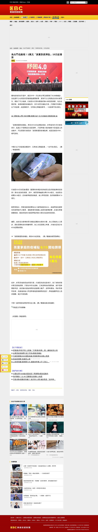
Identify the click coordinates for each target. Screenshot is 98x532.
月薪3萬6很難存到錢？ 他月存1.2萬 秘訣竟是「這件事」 (34, 379)
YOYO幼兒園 (58, 520)
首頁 (11, 17)
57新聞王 (32, 17)
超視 (47, 520)
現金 (33, 390)
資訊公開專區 (61, 517)
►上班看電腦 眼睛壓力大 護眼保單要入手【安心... (30, 362)
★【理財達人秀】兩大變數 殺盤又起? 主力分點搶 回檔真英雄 (33, 116)
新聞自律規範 (37, 517)
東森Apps (23, 2)
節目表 (12, 517)
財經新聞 (16, 17)
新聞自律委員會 (27, 517)
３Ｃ (60, 21)
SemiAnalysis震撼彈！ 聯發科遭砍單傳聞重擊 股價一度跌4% (18, 452)
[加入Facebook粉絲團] (5, 367)
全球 (37, 21)
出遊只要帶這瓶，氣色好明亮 (54, 451)
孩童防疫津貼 (23, 390)
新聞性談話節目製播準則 (49, 517)
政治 (32, 21)
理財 (55, 21)
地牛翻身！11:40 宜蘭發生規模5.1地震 (27, 376)
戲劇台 (29, 520)
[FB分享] (5, 357)
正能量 (75, 21)
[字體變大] (5, 360)
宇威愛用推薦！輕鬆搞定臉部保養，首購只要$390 (36, 452)
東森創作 (65, 520)
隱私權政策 (86, 525)
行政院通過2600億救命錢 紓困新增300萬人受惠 (31, 356)
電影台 (38, 520)
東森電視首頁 (14, 520)
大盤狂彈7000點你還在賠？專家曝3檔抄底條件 (30, 373)
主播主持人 (19, 517)
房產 (46, 21)
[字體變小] (5, 364)
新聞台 (20, 520)
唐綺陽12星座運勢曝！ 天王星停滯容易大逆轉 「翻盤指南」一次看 (55, 435)
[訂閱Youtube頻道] (5, 370)
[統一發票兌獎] (76, 124)
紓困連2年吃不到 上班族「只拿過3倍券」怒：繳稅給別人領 (35, 350)
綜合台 (24, 520)
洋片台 (43, 520)
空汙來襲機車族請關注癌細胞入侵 (36, 417)
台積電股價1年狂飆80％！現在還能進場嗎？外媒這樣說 (18, 435)
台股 (41, 21)
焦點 (15, 21)
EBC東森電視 (14, 2)
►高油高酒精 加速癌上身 (20, 359)
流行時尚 (81, 21)
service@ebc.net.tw (85, 527)
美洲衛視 (51, 520)
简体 (28, 2)
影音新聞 (21, 21)
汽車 (51, 21)
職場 (69, 21)
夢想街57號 (47, 17)
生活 (65, 21)
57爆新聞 (39, 17)
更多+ (62, 17)
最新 (11, 21)
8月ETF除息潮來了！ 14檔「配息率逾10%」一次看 (36, 435)
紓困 (17, 390)
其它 (11, 25)
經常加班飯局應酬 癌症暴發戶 (55, 417)
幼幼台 (33, 520)
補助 (30, 390)
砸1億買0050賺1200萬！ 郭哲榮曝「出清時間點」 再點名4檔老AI (18, 417)
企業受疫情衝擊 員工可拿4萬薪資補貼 (27, 353)
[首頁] (16, 9)
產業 (27, 21)
